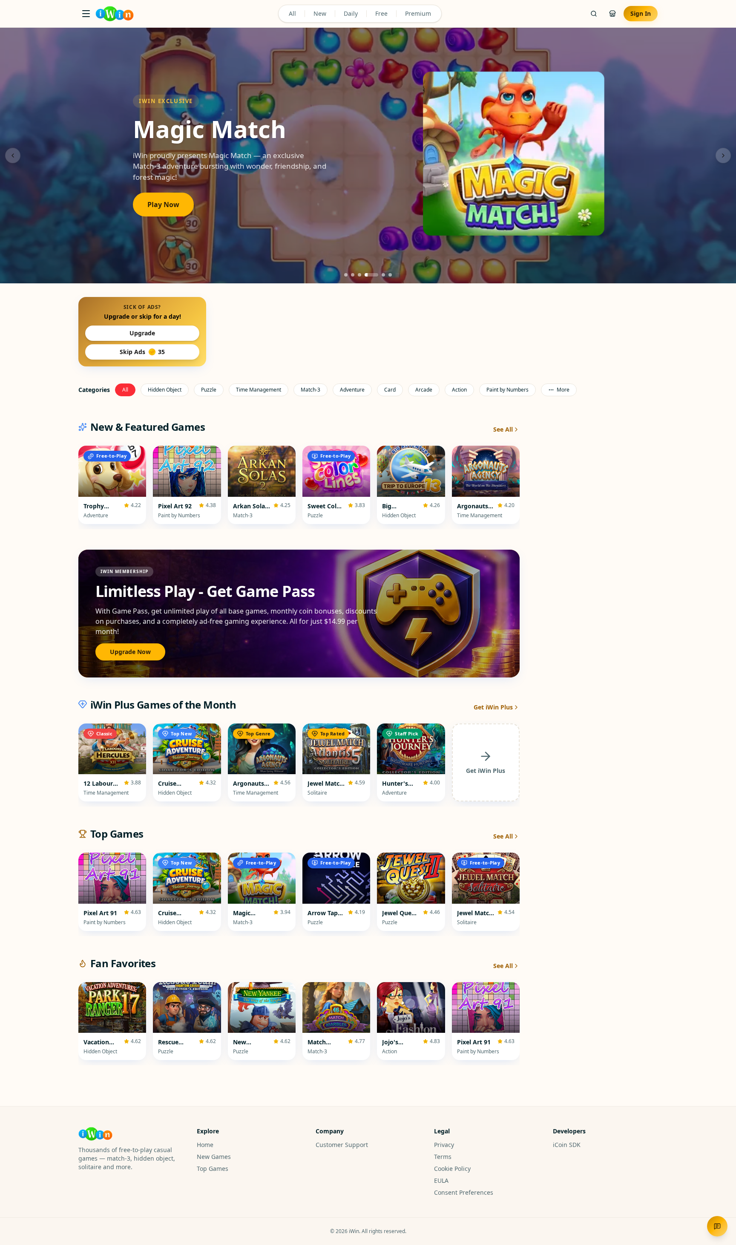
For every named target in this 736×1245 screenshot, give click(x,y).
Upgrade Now (130, 652)
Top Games (212, 1168)
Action (459, 389)
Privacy (444, 1145)
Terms (442, 1157)
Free (381, 13)
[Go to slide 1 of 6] (346, 275)
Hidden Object (164, 389)
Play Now (163, 204)
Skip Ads (142, 352)
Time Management (258, 389)
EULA (441, 1180)
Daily (351, 13)
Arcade (423, 389)
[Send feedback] (717, 1226)
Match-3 (310, 389)
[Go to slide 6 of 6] (390, 275)
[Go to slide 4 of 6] (371, 275)
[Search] (593, 13)
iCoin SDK (567, 1145)
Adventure (352, 389)
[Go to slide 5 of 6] (383, 275)
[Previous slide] (12, 155)
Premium (418, 13)
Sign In (640, 13)
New (319, 13)
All (292, 13)
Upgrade (142, 333)
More (563, 389)
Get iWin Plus (493, 707)
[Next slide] (723, 155)
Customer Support (342, 1145)
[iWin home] (114, 13)
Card (390, 389)
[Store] (612, 13)
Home (205, 1145)
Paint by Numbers (507, 389)
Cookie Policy (452, 1168)
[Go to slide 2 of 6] (352, 275)
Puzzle (208, 389)
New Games (214, 1157)
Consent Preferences (463, 1192)
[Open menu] (86, 13)
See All (503, 429)
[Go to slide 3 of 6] (359, 275)
